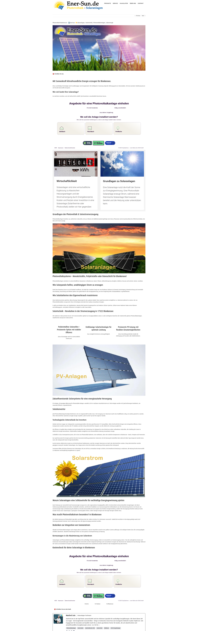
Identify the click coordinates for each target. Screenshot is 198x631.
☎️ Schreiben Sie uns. (58, 74)
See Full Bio (95, 615)
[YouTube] (71, 622)
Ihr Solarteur (97, 594)
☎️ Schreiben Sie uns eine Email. (62, 600)
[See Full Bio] (99, 616)
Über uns (98, 629)
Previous (138, 15)
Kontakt (114, 629)
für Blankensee (110, 594)
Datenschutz (110, 629)
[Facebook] (67, 622)
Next (143, 15)
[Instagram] (69, 622)
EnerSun (87, 594)
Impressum (105, 629)
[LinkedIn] (74, 622)
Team (101, 629)
